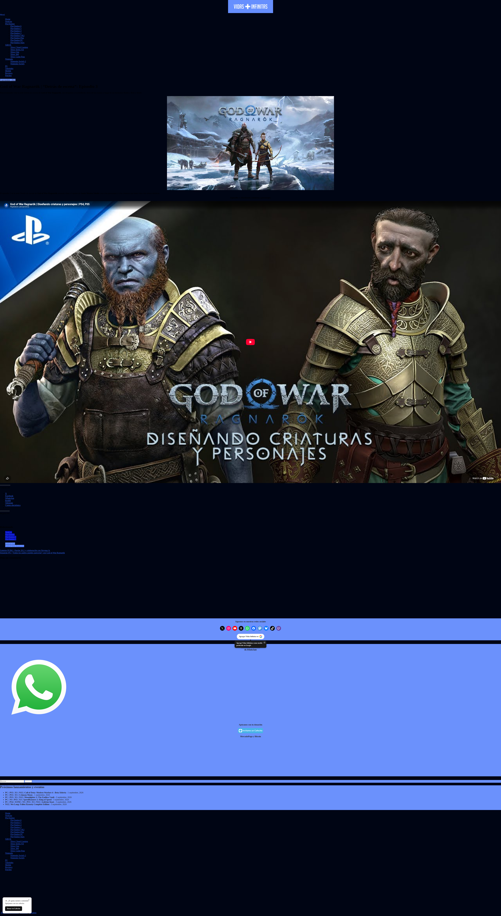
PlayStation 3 (15, 33)
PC (6, 66)
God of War (10, 544)
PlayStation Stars (17, 43)
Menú (2, 15)
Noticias (8, 21)
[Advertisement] (78, 758)
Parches (8, 75)
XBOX (8, 45)
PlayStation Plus (17, 38)
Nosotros (32, 913)
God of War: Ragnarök (14, 546)
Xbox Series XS (17, 50)
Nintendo (9, 59)
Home (7, 19)
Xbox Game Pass (17, 57)
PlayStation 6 (15, 26)
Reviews (8, 73)
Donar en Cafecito (13, 908)
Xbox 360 (14, 54)
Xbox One (14, 52)
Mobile (8, 71)
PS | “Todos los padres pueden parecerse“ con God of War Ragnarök (32, 553)
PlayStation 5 (15, 28)
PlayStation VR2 (17, 35)
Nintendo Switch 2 (18, 61)
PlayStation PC (16, 40)
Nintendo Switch (17, 64)
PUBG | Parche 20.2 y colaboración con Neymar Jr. (25, 550)
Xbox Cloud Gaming (19, 47)
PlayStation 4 (15, 31)
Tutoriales (9, 68)
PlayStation (10, 24)
